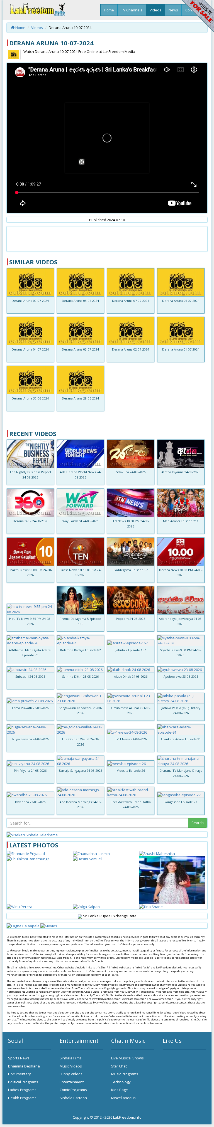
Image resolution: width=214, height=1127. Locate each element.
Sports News (19, 1058)
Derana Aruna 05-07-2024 (180, 301)
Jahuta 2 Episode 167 (131, 650)
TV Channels (131, 10)
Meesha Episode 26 (130, 770)
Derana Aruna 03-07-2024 (80, 349)
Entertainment (72, 1081)
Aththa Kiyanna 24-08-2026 (180, 472)
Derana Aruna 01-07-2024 (180, 349)
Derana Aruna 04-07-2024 (30, 349)
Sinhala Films (71, 1058)
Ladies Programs (22, 1089)
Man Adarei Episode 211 (180, 521)
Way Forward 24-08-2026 (80, 521)
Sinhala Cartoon (73, 1097)
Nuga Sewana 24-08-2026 (30, 739)
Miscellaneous (123, 1097)
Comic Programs (73, 1089)
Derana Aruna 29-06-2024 (80, 398)
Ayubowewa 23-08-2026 (181, 676)
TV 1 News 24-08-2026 (131, 739)
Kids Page (119, 1089)
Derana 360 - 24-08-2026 (30, 521)
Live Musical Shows (127, 1058)
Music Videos (71, 1066)
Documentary (19, 1073)
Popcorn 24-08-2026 (130, 618)
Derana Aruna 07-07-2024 (130, 301)
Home (109, 10)
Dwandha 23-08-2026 (30, 802)
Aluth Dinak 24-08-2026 (130, 676)
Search (197, 822)
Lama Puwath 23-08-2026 (30, 708)
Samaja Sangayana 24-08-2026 (80, 770)
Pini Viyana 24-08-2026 (30, 770)
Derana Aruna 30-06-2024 (30, 398)
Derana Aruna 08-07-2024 (80, 301)
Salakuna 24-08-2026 (130, 472)
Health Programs (22, 1097)
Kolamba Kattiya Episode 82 (80, 650)
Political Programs (23, 1081)
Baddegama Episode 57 (130, 570)
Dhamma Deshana (24, 1066)
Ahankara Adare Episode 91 (180, 739)
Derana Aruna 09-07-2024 (30, 301)
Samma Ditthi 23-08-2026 (80, 676)
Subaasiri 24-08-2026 (30, 676)
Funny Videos (71, 1073)
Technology (121, 1081)
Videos (155, 10)
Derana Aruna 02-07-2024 (130, 349)
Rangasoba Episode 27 (180, 802)
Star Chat (119, 1066)
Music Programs (124, 1073)
